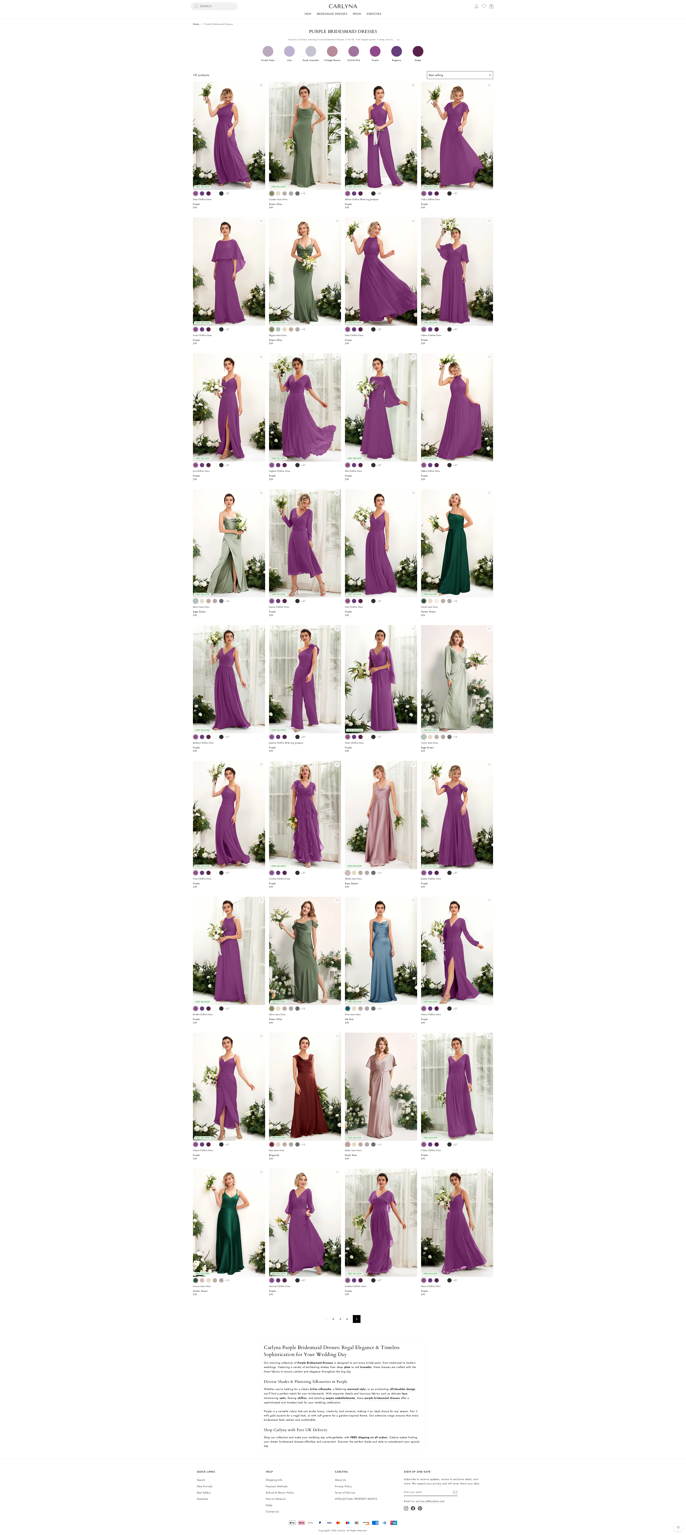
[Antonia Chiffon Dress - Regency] (278, 1280)
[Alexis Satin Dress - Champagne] (278, 1008)
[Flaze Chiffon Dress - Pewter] (221, 193)
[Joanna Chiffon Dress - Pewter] (297, 601)
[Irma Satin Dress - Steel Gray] (297, 1144)
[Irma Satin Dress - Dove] (291, 1144)
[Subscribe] (455, 1492)
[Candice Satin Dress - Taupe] (284, 193)
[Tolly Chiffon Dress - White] (443, 193)
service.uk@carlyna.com (430, 1501)
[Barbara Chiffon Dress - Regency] (202, 737)
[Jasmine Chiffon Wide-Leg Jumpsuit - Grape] (284, 737)
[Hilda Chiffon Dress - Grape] (436, 465)
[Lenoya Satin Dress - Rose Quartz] (202, 1280)
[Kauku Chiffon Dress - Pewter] (449, 873)
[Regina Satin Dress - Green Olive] (272, 329)
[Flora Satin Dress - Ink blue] (348, 1008)
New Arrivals (204, 1486)
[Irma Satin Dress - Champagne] (278, 1144)
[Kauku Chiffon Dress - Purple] (424, 873)
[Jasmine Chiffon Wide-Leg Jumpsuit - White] (291, 737)
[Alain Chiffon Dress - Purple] (348, 737)
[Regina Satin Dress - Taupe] (291, 329)
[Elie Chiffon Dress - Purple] (348, 465)
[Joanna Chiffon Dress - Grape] (284, 601)
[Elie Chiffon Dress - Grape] (360, 465)
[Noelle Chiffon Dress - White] (215, 1008)
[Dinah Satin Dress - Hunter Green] (424, 601)
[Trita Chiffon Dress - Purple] (195, 873)
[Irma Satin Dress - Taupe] (284, 1144)
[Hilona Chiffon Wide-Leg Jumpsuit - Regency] (354, 193)
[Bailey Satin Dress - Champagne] (354, 1144)
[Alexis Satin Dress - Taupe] (284, 1008)
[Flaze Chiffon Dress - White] (215, 193)
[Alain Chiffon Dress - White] (367, 737)
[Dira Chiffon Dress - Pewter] (373, 601)
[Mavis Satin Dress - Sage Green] (195, 601)
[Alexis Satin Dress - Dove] (291, 1008)
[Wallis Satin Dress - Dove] (367, 873)
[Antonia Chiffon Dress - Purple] (272, 1280)
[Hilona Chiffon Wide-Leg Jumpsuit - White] (367, 193)
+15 (303, 193)
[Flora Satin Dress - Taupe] (360, 1008)
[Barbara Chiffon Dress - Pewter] (221, 737)
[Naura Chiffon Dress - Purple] (424, 1280)
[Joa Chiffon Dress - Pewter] (221, 465)
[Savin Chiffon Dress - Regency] (202, 329)
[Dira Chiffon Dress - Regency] (354, 601)
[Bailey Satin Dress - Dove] (367, 1144)
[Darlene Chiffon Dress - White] (367, 1280)
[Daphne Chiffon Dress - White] (291, 465)
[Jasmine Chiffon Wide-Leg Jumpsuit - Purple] (272, 737)
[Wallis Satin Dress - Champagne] (354, 873)
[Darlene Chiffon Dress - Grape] (360, 1280)
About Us (340, 1480)
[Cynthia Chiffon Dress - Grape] (284, 873)
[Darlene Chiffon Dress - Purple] (348, 1280)
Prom (357, 14)
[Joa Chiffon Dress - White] (215, 465)
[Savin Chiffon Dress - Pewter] (221, 329)
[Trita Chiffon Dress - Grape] (208, 873)
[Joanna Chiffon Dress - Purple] (272, 601)
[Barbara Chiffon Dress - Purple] (195, 737)
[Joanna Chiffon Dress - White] (291, 601)
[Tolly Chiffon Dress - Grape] (436, 193)
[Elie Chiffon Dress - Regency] (354, 465)
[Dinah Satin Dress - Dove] (449, 601)
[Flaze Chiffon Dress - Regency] (202, 193)
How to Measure (276, 1499)
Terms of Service (345, 1493)
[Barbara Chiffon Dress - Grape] (208, 737)
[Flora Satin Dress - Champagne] (354, 1008)
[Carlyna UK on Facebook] (413, 1508)
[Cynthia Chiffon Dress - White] (291, 873)
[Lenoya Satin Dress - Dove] (221, 1280)
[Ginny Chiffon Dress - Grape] (436, 1008)
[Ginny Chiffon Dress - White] (443, 1008)
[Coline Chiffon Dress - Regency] (430, 1144)
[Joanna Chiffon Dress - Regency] (278, 601)
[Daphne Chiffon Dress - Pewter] (297, 465)
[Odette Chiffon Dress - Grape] (436, 329)
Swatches (373, 14)
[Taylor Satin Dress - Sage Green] (424, 737)
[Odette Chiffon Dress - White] (443, 329)
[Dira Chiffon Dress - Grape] (360, 601)
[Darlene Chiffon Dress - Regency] (354, 1280)
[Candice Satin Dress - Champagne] (278, 193)
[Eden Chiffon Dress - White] (367, 329)
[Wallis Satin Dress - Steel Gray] (373, 873)
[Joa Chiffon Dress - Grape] (208, 465)
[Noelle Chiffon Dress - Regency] (202, 1008)
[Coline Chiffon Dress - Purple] (424, 1144)
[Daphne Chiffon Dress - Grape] (284, 465)
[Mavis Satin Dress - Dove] (215, 601)
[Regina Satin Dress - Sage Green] (278, 329)
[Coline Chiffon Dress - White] (443, 1144)
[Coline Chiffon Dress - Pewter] (449, 1144)
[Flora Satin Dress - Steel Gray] (373, 1008)
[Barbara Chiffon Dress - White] (215, 737)
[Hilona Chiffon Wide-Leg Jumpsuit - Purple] (348, 193)
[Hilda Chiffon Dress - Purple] (424, 465)
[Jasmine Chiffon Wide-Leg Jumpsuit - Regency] (278, 737)
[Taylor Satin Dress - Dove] (443, 737)
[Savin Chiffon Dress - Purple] (195, 329)
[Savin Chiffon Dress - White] (215, 329)
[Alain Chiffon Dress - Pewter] (373, 737)
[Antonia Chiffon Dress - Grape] (284, 1280)
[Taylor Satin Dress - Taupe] (436, 737)
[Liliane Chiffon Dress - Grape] (208, 1144)
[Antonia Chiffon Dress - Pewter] (297, 1280)
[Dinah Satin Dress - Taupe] (443, 601)
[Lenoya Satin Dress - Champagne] (208, 1280)
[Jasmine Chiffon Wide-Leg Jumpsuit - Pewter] (297, 737)
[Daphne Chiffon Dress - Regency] (278, 465)
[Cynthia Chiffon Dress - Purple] (272, 873)
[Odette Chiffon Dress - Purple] (424, 329)
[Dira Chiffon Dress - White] (367, 601)
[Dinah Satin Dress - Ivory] (436, 601)
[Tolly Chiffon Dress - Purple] (424, 193)
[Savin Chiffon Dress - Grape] (208, 329)
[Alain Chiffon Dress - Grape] (360, 737)
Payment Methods (276, 1486)
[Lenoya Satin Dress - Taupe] (215, 1280)
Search (201, 1480)
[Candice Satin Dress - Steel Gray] (297, 193)
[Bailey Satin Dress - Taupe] (360, 1144)
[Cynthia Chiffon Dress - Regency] (278, 873)
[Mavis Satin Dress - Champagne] (202, 601)
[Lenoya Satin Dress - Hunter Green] (195, 1280)
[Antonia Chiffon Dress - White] (291, 1280)
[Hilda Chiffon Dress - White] (443, 465)
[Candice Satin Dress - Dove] (291, 193)
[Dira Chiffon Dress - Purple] (348, 601)
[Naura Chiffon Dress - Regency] (430, 1280)
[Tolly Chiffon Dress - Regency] (430, 193)
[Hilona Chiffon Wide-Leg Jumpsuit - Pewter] (373, 193)
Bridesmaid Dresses (332, 14)
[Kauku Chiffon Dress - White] (443, 873)
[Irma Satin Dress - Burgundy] (272, 1144)
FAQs (269, 1505)
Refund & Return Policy (280, 1493)
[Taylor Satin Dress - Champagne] (430, 737)
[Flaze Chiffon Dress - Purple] (195, 193)
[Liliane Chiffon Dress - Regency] (202, 1144)
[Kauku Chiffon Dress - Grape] (436, 873)
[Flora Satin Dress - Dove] (367, 1008)
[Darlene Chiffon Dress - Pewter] (373, 1280)
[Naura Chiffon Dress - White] (443, 1280)
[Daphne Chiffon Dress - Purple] (272, 465)
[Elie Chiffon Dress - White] (367, 465)
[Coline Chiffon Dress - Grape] (436, 1144)
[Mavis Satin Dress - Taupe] (208, 601)
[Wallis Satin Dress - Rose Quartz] (348, 873)
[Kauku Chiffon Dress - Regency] (430, 873)
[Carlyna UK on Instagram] (406, 1508)
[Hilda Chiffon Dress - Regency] (430, 465)
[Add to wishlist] (261, 85)
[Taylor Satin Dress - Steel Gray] (449, 737)
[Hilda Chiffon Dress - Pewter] (449, 465)
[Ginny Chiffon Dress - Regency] (430, 1008)
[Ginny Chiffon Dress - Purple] (424, 1008)
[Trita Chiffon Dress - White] (215, 873)
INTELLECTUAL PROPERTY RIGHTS (356, 1499)
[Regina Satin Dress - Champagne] (284, 329)
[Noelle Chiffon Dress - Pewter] (221, 1008)
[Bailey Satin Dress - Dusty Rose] (348, 1144)
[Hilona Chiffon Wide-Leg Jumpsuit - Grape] (360, 193)
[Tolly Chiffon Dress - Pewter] (449, 193)
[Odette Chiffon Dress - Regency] (430, 329)
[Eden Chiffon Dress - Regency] (354, 329)
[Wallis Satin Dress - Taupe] (360, 873)
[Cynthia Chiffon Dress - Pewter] (297, 873)
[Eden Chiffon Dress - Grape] (360, 329)
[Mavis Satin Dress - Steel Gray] (221, 601)
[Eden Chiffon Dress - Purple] (348, 329)
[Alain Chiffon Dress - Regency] (354, 737)
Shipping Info (274, 1480)
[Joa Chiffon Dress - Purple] (195, 465)
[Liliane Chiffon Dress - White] (215, 1144)
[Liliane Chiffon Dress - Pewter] (221, 1144)
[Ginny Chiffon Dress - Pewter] (449, 1008)
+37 (227, 193)
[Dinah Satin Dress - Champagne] (430, 601)
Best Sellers (204, 1493)
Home (196, 24)
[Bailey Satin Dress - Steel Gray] (373, 1144)
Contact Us (272, 1512)
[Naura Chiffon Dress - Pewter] (449, 1280)
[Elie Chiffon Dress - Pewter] (373, 465)
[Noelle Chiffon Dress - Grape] (208, 1008)
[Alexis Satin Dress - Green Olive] (272, 1008)
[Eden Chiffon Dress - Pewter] (373, 329)
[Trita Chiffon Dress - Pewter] (221, 873)
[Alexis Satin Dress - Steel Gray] (297, 1008)
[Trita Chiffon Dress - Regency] (202, 873)
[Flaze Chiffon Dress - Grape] (208, 193)
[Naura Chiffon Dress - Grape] (436, 1280)
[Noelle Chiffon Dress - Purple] (195, 1008)
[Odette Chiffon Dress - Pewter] (449, 329)
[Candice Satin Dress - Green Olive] (272, 193)
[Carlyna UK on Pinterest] (420, 1508)
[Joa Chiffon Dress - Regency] (202, 465)
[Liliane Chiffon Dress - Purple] (195, 1144)
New (308, 14)
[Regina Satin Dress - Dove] (297, 329)
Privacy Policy (343, 1486)
